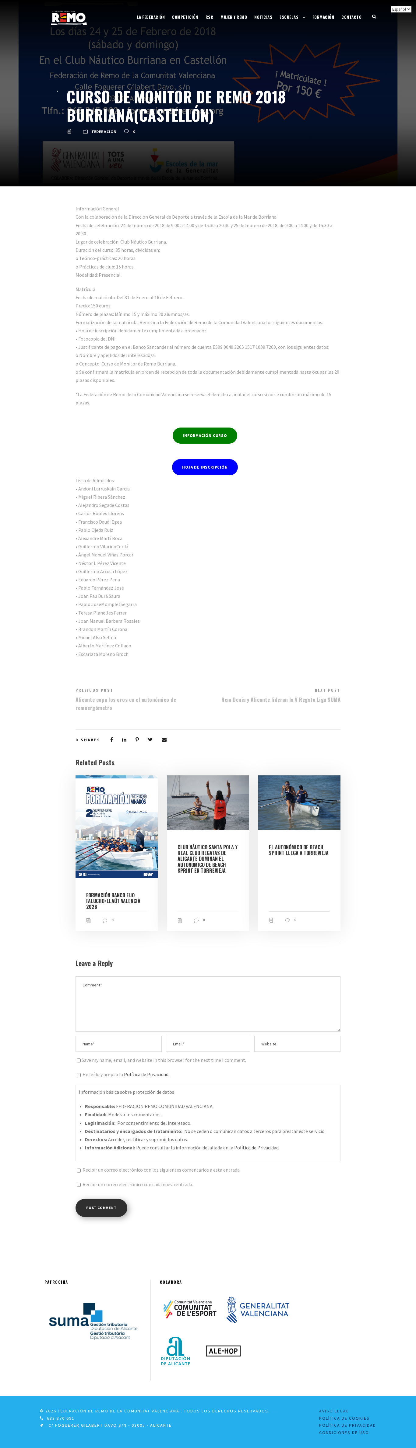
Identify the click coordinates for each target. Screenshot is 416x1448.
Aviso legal (334, 1411)
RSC (209, 17)
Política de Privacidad (146, 1074)
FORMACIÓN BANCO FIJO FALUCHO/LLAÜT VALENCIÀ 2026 (113, 901)
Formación (323, 17)
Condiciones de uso (344, 1432)
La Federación (151, 17)
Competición (185, 17)
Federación (104, 131)
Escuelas (289, 17)
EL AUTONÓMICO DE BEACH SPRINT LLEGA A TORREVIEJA (299, 850)
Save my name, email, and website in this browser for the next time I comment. (164, 1060)
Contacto (351, 17)
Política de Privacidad (347, 1425)
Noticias (263, 17)
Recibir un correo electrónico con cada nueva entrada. (138, 1184)
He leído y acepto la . (125, 1074)
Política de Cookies (344, 1418)
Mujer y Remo (233, 17)
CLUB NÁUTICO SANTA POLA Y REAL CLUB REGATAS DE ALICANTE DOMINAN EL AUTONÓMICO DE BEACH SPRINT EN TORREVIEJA (208, 859)
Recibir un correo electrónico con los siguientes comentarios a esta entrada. (162, 1170)
